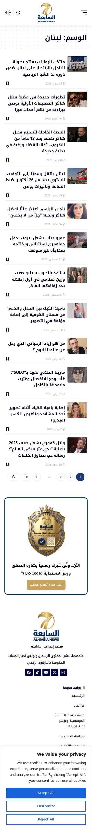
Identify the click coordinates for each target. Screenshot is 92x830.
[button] (83, 12)
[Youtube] (46, 672)
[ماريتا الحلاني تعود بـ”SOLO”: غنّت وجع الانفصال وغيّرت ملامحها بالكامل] (77, 375)
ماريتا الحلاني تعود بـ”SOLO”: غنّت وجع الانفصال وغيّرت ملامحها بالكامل (38, 378)
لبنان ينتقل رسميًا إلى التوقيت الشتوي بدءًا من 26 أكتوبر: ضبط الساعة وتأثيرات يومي (35, 180)
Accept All (46, 793)
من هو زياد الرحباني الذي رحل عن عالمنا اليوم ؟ (36, 346)
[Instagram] (63, 672)
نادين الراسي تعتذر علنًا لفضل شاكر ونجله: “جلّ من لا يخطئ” (36, 211)
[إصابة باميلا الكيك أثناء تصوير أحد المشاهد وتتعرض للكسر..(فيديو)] (77, 410)
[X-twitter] (54, 672)
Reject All (46, 819)
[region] (46, 788)
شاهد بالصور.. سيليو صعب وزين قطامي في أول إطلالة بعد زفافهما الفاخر (38, 279)
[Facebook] (29, 672)
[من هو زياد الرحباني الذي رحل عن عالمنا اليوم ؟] (77, 346)
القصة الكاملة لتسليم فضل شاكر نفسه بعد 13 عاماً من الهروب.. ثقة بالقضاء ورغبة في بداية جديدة (35, 141)
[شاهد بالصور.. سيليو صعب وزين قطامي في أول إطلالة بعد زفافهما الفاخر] (77, 275)
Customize (46, 806)
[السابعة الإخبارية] (46, 12)
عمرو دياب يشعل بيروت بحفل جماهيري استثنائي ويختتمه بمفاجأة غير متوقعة (37, 244)
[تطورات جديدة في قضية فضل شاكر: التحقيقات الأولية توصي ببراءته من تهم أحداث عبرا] (77, 99)
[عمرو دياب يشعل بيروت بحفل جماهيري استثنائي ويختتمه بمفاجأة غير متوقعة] (77, 240)
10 (26, 477)
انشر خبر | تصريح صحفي (46, 584)
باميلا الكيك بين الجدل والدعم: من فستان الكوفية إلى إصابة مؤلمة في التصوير (36, 314)
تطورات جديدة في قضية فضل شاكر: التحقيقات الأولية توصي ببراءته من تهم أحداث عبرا (36, 103)
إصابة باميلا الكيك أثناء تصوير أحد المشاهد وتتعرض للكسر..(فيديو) (37, 413)
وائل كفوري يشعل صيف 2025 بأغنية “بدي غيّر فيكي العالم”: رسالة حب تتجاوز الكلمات (37, 449)
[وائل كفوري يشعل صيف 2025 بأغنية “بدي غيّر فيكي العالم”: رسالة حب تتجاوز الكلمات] (77, 445)
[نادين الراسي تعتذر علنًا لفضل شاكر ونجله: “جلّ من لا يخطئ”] (77, 211)
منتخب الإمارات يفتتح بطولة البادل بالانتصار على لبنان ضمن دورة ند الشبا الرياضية (35, 68)
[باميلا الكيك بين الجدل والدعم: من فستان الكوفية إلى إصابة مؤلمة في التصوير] (77, 310)
